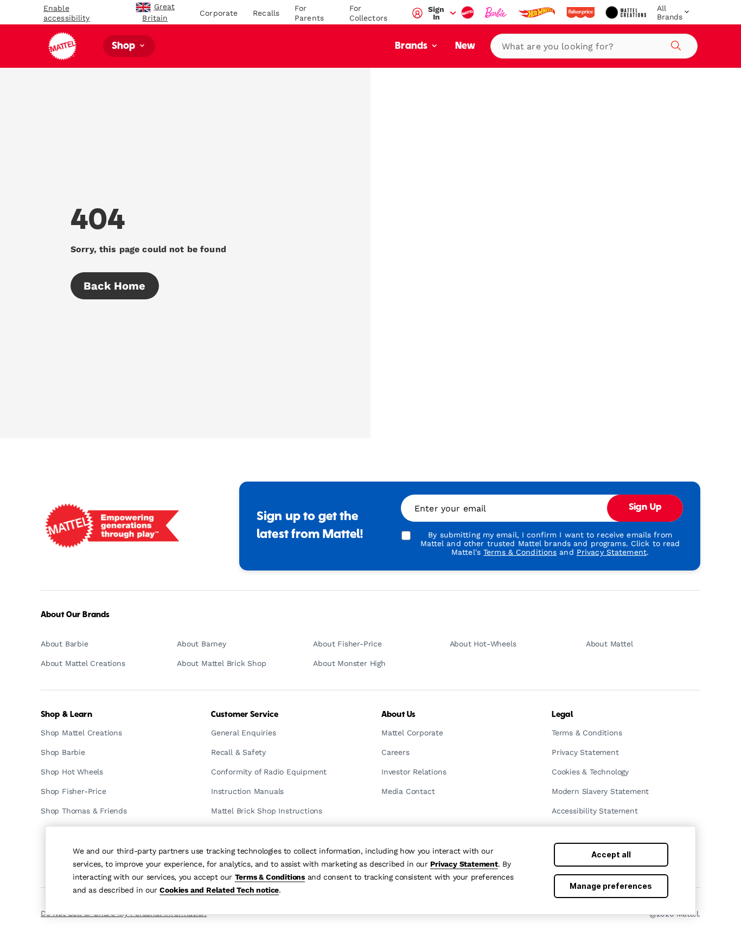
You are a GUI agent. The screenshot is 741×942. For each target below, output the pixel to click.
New (465, 46)
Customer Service (244, 715)
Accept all (611, 854)
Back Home (115, 285)
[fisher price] (581, 12)
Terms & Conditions (270, 877)
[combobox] (594, 46)
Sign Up (645, 507)
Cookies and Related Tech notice (219, 890)
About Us (398, 715)
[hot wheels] (537, 12)
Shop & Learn (66, 715)
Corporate (219, 13)
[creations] (627, 12)
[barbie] (497, 12)
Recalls (266, 13)
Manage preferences (611, 885)
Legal (562, 715)
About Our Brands (75, 615)
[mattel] (469, 12)
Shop (125, 46)
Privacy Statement (464, 864)
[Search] (674, 44)
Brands (412, 46)
